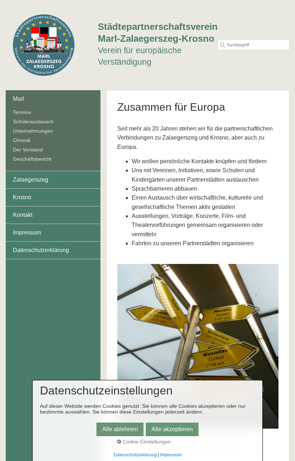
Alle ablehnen (120, 429)
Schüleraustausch (33, 121)
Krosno (22, 197)
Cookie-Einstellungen (146, 441)
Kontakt (22, 215)
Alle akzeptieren (172, 429)
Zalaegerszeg (30, 180)
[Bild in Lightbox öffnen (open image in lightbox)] (197, 346)
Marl (18, 99)
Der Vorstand (28, 149)
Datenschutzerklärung (41, 250)
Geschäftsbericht (32, 159)
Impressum (27, 232)
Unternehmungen (33, 131)
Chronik (22, 140)
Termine (22, 112)
